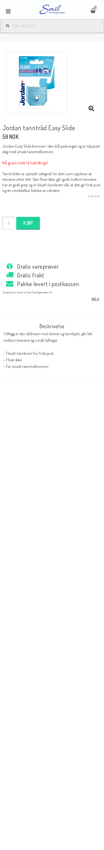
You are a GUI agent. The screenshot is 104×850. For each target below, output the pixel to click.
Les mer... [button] (95, 196)
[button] (91, 108)
